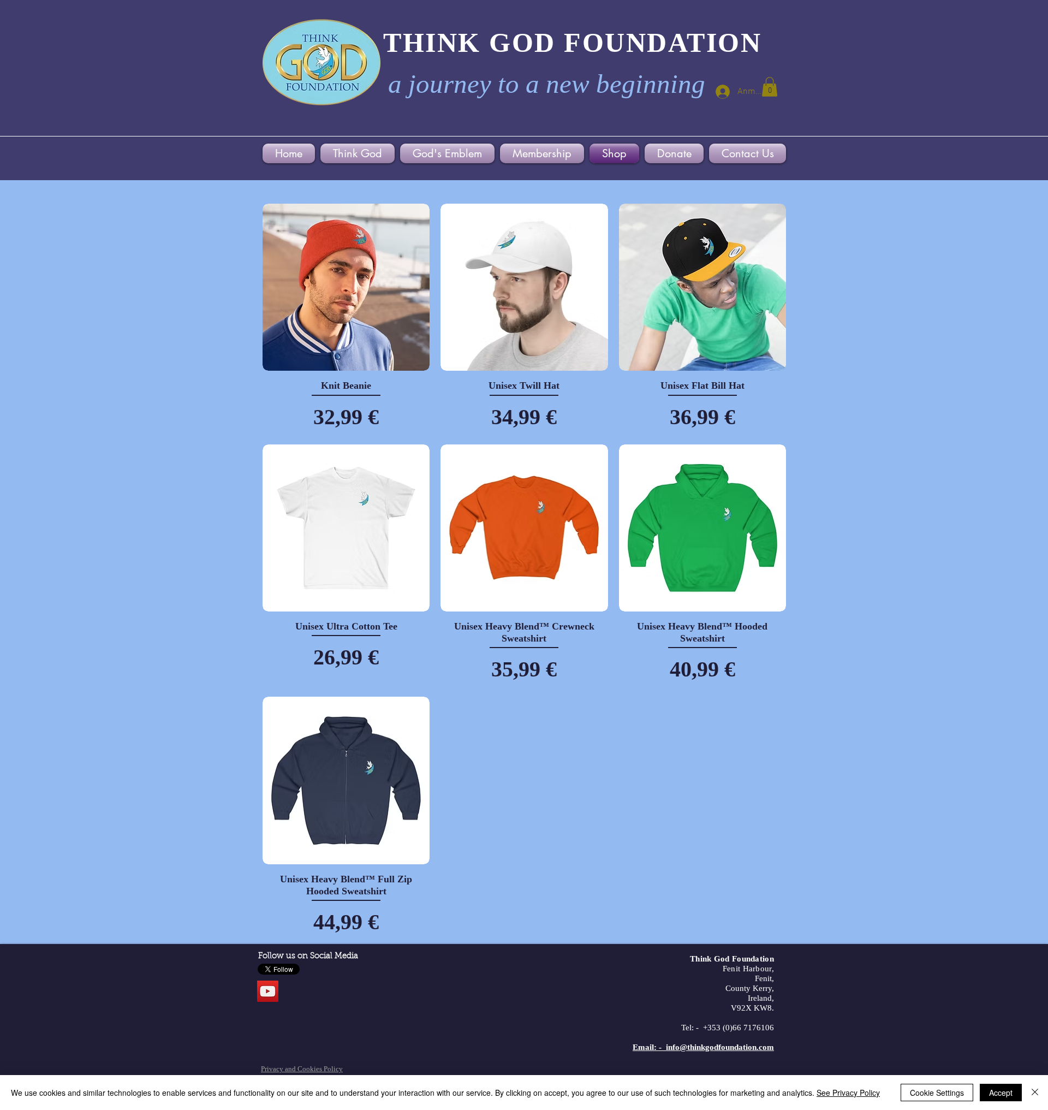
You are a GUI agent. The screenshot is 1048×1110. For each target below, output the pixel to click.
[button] (769, 87)
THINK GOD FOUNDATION (572, 42)
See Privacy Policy (848, 1092)
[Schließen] (1034, 1092)
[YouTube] (267, 991)
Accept (1001, 1092)
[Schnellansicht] (346, 287)
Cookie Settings (937, 1092)
